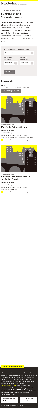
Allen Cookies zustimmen (28, 400)
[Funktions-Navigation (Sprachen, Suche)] (35, 3)
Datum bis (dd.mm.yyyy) (24, 58)
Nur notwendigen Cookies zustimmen (9, 400)
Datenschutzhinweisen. (8, 386)
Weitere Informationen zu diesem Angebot (17, 140)
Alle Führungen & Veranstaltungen (16, 49)
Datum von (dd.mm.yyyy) (8, 58)
